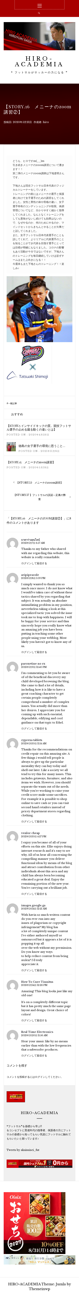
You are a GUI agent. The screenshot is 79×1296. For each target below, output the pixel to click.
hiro (46, 122)
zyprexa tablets (31, 740)
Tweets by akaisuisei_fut (23, 1150)
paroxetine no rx (33, 663)
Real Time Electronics (37, 1032)
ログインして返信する (34, 563)
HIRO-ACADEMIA (39, 61)
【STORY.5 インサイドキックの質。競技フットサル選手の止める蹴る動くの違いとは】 (39, 427)
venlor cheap (30, 833)
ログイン (40, 1077)
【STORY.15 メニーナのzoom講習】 (31, 462)
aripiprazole (30, 575)
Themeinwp (39, 1289)
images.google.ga (33, 905)
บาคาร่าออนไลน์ (30, 539)
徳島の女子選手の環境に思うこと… (42, 446)
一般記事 (12, 403)
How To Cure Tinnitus (37, 982)
